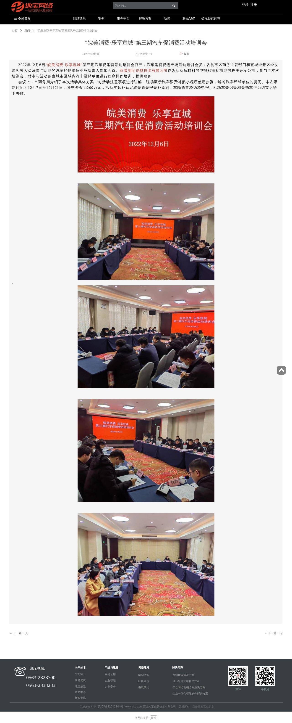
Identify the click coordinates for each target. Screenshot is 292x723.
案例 (101, 18)
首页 (15, 30)
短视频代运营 (210, 18)
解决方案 (145, 18)
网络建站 (79, 18)
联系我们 (188, 18)
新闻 (167, 18)
